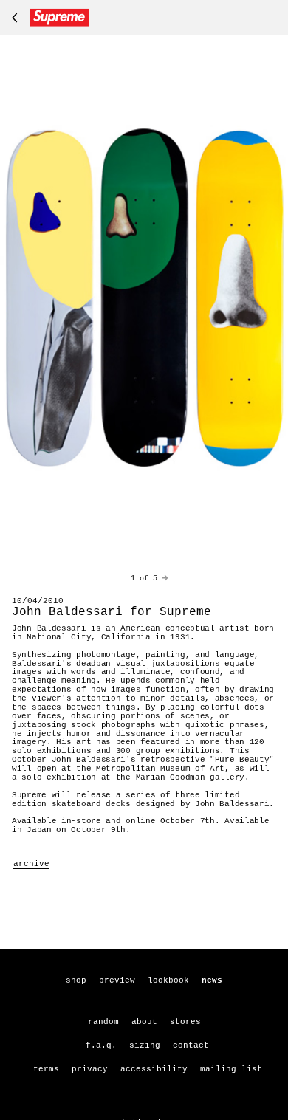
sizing (144, 1045)
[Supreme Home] (47, 17)
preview (117, 980)
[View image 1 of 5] (144, 299)
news (212, 980)
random (103, 1021)
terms (46, 1069)
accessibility (154, 1069)
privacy (90, 1069)
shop (76, 980)
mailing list (231, 1069)
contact (191, 1045)
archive (31, 863)
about (144, 1021)
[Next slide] (165, 578)
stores (185, 1021)
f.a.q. (101, 1045)
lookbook (168, 980)
